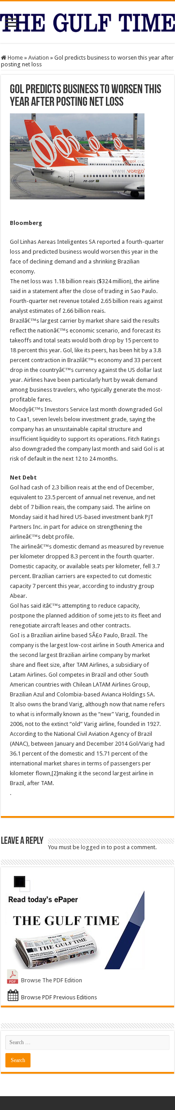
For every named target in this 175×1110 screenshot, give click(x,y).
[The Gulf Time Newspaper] (87, 21)
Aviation (38, 57)
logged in (93, 847)
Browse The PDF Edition (51, 980)
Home (14, 57)
